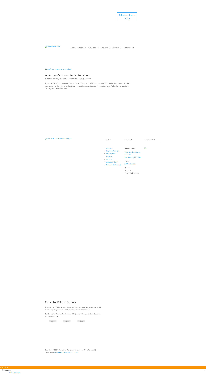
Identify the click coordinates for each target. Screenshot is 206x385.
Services (80, 48)
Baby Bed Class (111, 162)
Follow (53, 321)
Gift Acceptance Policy (127, 17)
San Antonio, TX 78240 (133, 157)
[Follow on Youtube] (155, 14)
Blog (140, 350)
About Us (115, 48)
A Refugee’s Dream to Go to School (67, 75)
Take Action (92, 48)
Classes (109, 159)
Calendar (133, 350)
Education (109, 148)
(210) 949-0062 (130, 164)
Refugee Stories (85, 79)
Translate (16, 373)
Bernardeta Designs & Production (66, 352)
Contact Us (127, 48)
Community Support (113, 165)
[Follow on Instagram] (150, 14)
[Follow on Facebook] (146, 14)
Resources (104, 48)
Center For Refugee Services (57, 79)
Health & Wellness (112, 151)
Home (73, 48)
